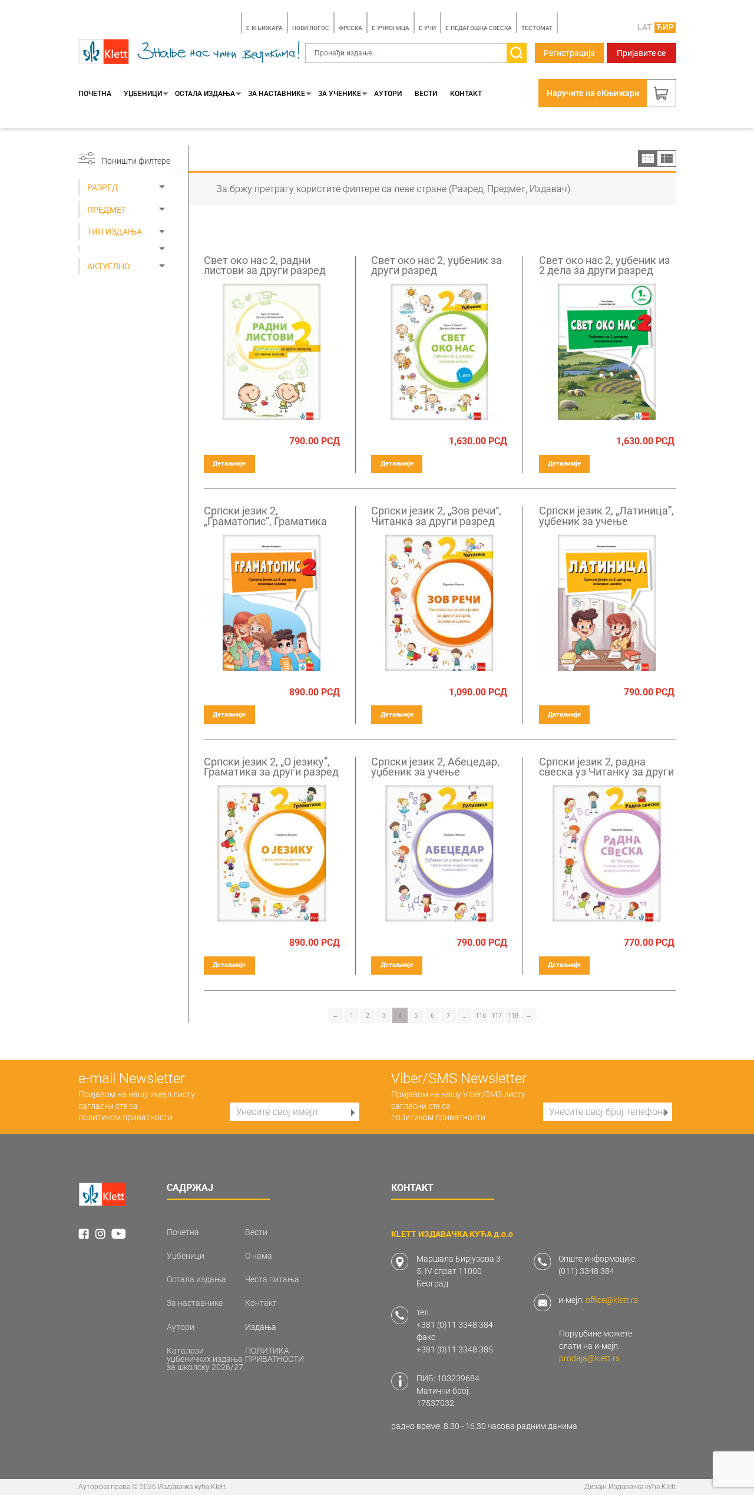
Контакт (466, 93)
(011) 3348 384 (586, 1271)
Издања (260, 1327)
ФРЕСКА (350, 28)
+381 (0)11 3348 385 (454, 1349)
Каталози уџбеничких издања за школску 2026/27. (206, 1359)
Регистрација (569, 53)
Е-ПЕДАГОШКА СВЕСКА (478, 28)
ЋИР (665, 27)
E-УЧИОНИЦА (390, 28)
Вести (426, 93)
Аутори (388, 93)
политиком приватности (125, 1117)
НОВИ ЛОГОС (310, 28)
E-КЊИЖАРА (264, 28)
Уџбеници (143, 93)
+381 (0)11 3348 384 (454, 1324)
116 (480, 1015)
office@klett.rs (612, 1300)
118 (513, 1015)
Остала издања (205, 93)
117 (496, 1015)
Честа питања (272, 1279)
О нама (258, 1256)
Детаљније (229, 463)
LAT (644, 27)
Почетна (94, 93)
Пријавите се (641, 53)
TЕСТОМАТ (537, 28)
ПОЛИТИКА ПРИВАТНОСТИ (274, 1355)
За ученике (339, 93)
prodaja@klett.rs (589, 1358)
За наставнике (276, 93)
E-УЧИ (427, 28)
